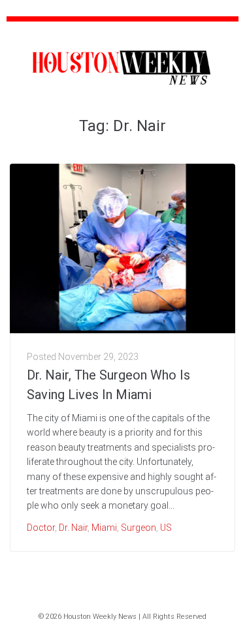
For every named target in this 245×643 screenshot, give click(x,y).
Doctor (41, 527)
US (166, 527)
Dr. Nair (73, 527)
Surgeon (138, 527)
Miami (104, 527)
